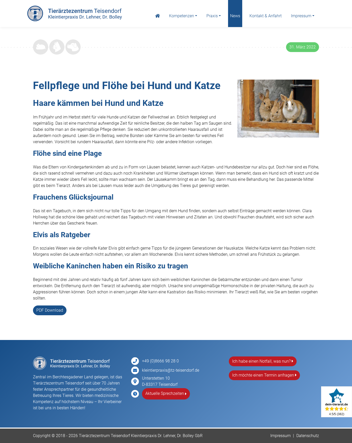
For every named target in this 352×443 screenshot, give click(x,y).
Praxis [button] (212, 15)
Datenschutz (307, 435)
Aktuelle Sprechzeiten (165, 393)
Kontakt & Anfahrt (265, 15)
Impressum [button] (301, 15)
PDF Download (49, 310)
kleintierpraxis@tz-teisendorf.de (170, 370)
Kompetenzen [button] (181, 15)
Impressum (280, 435)
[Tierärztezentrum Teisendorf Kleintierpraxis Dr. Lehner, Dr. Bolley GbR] (74, 14)
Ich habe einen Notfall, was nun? (262, 361)
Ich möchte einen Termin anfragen (263, 375)
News (235, 15)
